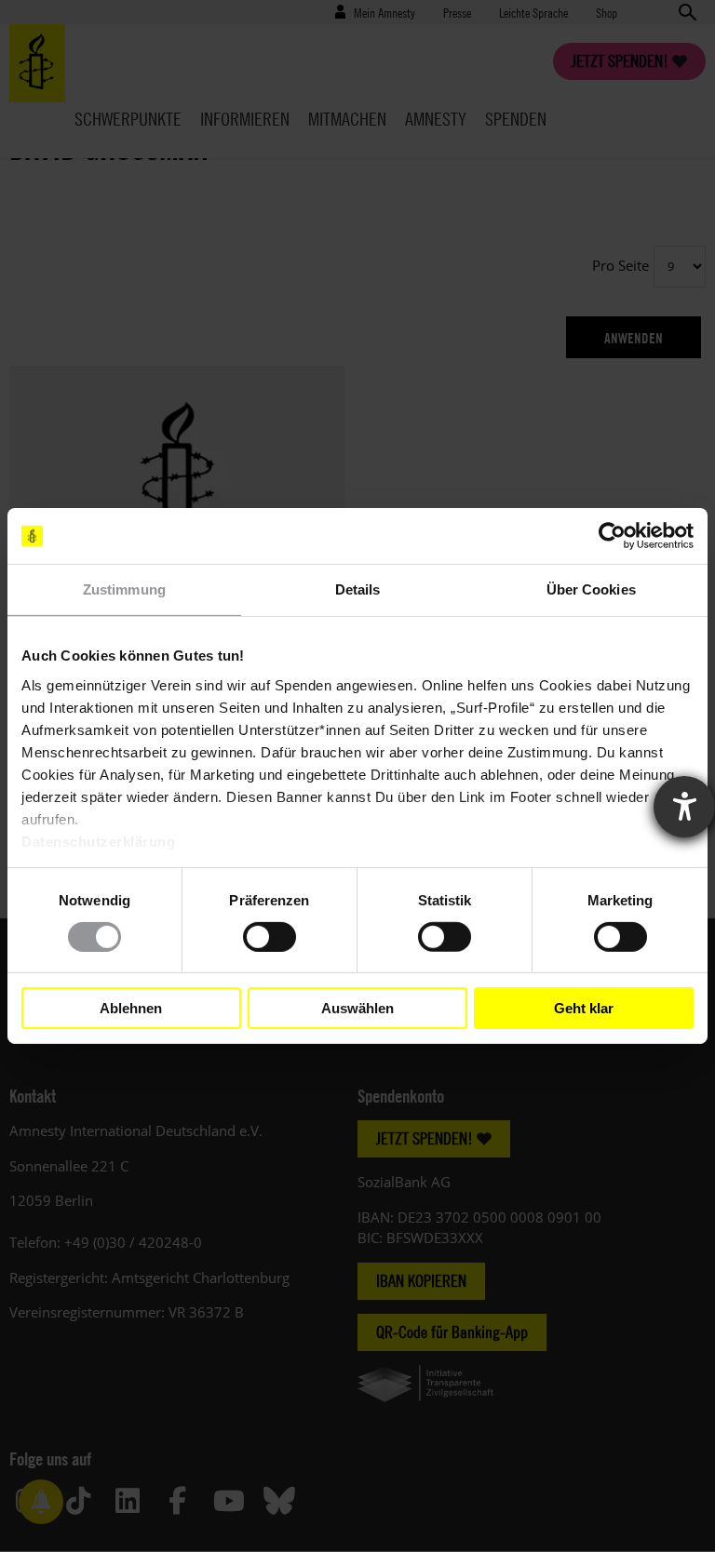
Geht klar (584, 1008)
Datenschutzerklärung (98, 841)
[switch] (269, 937)
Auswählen (357, 1008)
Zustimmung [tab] (124, 589)
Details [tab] (358, 589)
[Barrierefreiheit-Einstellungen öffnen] (684, 806)
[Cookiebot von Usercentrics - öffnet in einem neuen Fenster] (612, 536)
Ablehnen (131, 1008)
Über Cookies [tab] (591, 589)
